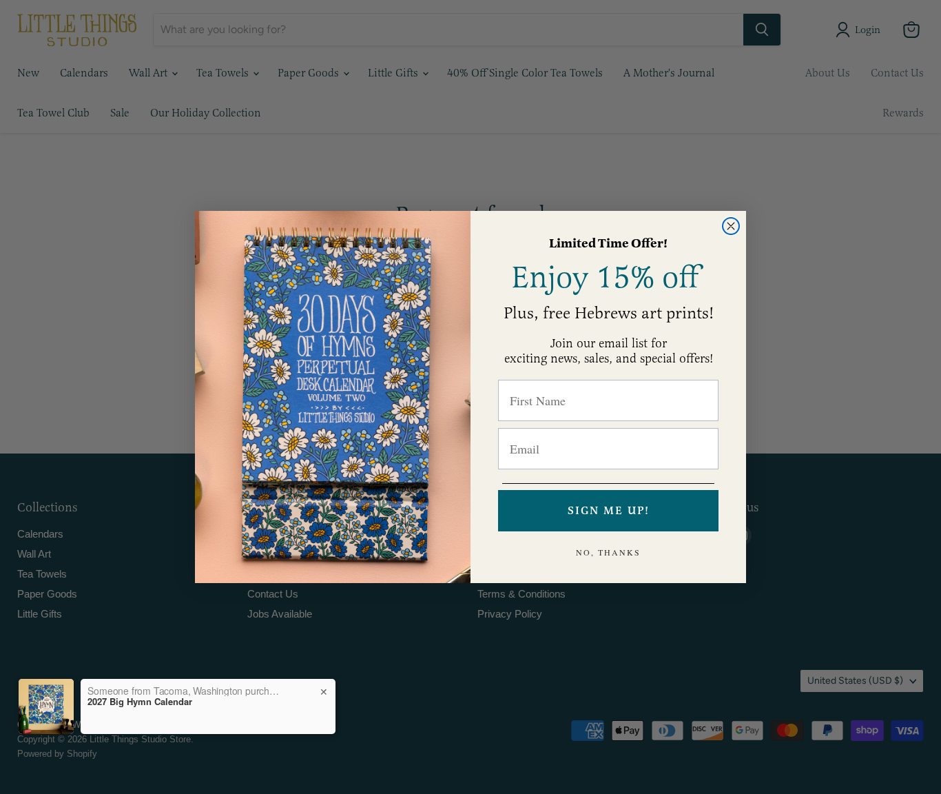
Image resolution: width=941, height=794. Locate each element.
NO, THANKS (608, 552)
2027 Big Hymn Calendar (139, 701)
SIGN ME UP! (609, 511)
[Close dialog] (731, 226)
